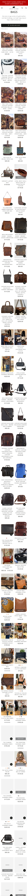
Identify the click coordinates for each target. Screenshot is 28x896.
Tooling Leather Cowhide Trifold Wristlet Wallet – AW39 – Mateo (7, 78)
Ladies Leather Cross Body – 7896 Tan (21, 615)
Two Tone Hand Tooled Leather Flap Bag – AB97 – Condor (7, 133)
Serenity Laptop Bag (7, 181)
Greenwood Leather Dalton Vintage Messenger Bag (7, 262)
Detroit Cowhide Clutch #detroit (20, 668)
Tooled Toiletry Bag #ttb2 (7, 591)
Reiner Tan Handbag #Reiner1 (20, 640)
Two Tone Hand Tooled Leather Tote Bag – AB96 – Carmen (20, 106)
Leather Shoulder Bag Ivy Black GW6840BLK (20, 399)
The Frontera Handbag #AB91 (21, 743)
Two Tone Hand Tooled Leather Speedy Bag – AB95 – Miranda (21, 133)
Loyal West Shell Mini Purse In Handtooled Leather (21, 183)
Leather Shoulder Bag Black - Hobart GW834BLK (7, 288)
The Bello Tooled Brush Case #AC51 (21, 693)
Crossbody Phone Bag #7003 (21, 538)
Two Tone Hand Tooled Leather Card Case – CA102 (7, 50)
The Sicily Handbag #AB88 (7, 824)
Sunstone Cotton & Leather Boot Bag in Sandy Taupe (21, 210)
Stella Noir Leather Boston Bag (20, 374)
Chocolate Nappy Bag (7, 665)
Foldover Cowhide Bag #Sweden (20, 823)
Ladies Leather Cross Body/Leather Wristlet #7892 (21, 850)
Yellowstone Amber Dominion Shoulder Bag (7, 209)
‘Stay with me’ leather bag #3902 (20, 874)
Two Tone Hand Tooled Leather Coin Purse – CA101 (20, 51)
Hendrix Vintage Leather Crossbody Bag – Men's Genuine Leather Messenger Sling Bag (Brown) (7, 453)
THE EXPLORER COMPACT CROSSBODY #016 (7, 849)
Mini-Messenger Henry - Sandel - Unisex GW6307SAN (7, 236)
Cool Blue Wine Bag (20, 158)
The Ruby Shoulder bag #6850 (7, 567)
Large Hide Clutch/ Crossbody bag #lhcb (21, 349)
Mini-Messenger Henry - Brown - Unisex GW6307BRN (20, 236)
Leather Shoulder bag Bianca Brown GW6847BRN (20, 425)
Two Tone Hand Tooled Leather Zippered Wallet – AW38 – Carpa (7, 106)
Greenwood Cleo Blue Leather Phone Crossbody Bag (21, 482)
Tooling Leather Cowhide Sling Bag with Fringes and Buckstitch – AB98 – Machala (21, 79)
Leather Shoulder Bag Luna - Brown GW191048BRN (7, 425)
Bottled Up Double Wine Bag (7, 158)
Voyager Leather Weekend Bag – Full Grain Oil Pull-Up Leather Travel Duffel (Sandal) (20, 290)
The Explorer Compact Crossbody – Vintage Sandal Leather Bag (20, 511)
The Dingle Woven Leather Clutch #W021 (7, 692)
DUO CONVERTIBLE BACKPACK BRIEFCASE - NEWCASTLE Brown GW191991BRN (7, 483)
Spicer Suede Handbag (7, 617)
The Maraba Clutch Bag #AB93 (7, 717)
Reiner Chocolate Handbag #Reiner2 (7, 373)
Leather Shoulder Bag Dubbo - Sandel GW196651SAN (20, 262)
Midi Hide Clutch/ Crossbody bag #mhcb (7, 348)
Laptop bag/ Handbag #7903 (21, 591)
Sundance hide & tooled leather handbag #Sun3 (7, 641)
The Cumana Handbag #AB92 (7, 743)
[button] (22, 8)
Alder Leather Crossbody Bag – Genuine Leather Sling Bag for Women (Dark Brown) (7, 512)
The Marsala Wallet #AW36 (20, 771)
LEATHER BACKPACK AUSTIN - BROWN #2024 (7, 875)
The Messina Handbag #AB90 (21, 798)
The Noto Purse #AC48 (7, 771)
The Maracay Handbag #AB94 (21, 719)
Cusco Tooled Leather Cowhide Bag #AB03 (20, 318)
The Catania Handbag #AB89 (7, 796)
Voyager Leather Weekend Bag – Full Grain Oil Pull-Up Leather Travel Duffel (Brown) (7, 320)
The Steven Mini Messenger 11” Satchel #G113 (7, 542)
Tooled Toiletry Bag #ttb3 (20, 566)
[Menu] (2, 8)
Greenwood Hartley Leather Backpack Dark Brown (20, 451)
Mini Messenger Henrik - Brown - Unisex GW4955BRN (7, 399)
